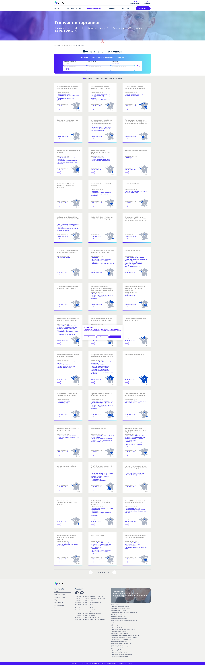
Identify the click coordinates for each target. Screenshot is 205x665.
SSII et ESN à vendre (116, 614)
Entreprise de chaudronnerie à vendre (121, 654)
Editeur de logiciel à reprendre (119, 633)
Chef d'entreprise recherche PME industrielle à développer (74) (67, 287)
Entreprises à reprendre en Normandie (86, 611)
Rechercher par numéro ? (119, 67)
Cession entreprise (94, 8)
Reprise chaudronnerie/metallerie (136, 150)
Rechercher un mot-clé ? (94, 67)
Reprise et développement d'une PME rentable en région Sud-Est (67, 87)
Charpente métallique (132, 184)
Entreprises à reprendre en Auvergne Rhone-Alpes (89, 596)
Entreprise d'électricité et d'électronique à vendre (124, 620)
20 (108, 572)
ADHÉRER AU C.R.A (143, 8)
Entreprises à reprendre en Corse (84, 604)
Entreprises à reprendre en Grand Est (85, 606)
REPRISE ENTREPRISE (98, 536)
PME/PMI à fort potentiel (133, 250)
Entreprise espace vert (117, 645)
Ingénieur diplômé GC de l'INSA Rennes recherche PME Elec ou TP (68, 218)
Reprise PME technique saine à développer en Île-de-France (135, 502)
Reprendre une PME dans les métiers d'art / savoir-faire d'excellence (66, 185)
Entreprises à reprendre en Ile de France (86, 608)
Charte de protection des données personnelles (84, 663)
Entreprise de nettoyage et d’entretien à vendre (124, 637)
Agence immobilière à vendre (119, 618)
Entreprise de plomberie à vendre (120, 627)
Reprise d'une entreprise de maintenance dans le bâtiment (101, 87)
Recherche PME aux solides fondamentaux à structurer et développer (100, 502)
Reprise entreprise (74, 8)
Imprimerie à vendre (116, 624)
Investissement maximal (71, 67)
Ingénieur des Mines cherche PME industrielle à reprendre (102, 394)
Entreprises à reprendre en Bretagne (85, 600)
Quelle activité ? (92, 61)
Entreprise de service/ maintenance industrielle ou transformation (102, 251)
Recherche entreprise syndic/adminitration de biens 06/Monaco (100, 152)
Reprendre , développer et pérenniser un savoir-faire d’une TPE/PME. (135, 430)
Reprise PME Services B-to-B (134, 355)
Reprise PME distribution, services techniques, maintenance (68, 355)
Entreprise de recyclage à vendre (120, 647)
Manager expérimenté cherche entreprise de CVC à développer (135, 394)
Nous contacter (58, 602)
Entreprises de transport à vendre (120, 606)
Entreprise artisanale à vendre (119, 652)
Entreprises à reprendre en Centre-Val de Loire (88, 602)
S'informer (111, 8)
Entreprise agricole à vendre (118, 631)
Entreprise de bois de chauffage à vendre (122, 643)
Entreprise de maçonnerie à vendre (120, 650)
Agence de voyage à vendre (118, 616)
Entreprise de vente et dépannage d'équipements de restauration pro (102, 355)
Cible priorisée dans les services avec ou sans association (67, 121)
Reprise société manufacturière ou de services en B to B (68, 429)
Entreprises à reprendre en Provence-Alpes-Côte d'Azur (90, 619)
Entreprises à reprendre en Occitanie (85, 615)
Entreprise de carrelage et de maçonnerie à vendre (125, 635)
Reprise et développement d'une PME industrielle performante (135, 536)
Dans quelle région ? (70, 61)
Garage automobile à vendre (119, 622)
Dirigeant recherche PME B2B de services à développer (135, 319)
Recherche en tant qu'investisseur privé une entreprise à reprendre (68, 319)
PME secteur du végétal (98, 428)
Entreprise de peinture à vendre (119, 626)
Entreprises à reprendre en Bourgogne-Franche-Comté (90, 598)
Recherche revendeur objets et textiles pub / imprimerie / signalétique (135, 288)
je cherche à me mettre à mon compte (66, 467)
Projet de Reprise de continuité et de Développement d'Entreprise (101, 319)
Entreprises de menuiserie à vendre (121, 608)
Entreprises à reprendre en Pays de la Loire (87, 617)
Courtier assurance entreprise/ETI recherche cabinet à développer (136, 87)
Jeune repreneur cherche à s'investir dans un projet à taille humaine (67, 502)
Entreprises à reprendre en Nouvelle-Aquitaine (88, 613)
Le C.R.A (57, 8)
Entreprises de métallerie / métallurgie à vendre (124, 612)
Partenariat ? (115, 61)
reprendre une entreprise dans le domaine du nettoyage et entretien (136, 467)
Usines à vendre (115, 604)
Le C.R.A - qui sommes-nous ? (62, 592)
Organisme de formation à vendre (120, 656)
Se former (125, 8)
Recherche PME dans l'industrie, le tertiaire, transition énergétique (102, 218)
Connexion (57, 608)
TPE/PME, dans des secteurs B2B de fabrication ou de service (101, 467)
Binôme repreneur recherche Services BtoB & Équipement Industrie (66, 537)
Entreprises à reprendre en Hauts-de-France (87, 610)
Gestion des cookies (103, 663)
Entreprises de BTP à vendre (119, 610)
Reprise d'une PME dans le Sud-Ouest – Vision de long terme (67, 394)
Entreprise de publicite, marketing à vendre (123, 629)
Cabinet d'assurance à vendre (119, 641)
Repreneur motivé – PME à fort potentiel (101, 184)
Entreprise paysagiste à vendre (119, 649)
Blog (55, 600)
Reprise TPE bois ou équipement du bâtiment (68, 151)
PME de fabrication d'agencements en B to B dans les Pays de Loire (68, 251)
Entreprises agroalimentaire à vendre (121, 639)
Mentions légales (59, 605)
